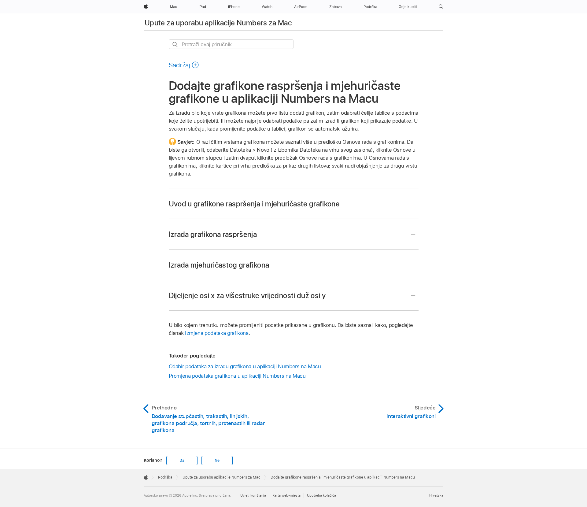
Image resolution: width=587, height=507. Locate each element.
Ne (217, 460)
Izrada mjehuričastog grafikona (219, 265)
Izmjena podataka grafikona (217, 333)
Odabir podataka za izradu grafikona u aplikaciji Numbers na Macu (245, 366)
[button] (441, 6)
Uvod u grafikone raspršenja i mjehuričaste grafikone (254, 203)
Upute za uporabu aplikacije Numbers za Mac (218, 22)
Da (181, 460)
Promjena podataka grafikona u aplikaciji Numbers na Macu (237, 376)
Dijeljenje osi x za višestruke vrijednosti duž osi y (247, 295)
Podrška (165, 477)
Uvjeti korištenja (253, 495)
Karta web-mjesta (286, 495)
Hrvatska (436, 495)
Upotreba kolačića (321, 495)
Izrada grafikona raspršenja (213, 234)
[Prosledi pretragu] (175, 44)
